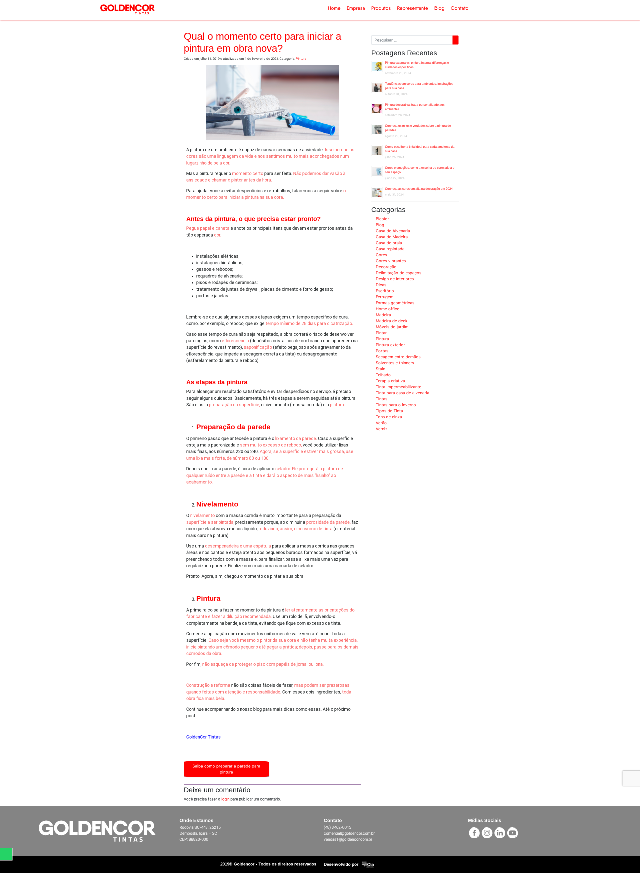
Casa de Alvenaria (393, 230)
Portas (382, 350)
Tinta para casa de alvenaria (402, 392)
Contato (459, 8)
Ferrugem (385, 296)
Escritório (385, 290)
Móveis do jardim (392, 326)
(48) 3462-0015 (337, 827)
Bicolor (382, 218)
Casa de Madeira (392, 236)
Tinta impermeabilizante (398, 386)
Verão (381, 422)
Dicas (381, 284)
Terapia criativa (390, 380)
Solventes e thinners (395, 362)
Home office (387, 308)
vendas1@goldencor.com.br (348, 839)
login (225, 799)
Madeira (383, 314)
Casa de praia (389, 242)
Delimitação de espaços (398, 272)
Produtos (381, 8)
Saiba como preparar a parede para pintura (226, 769)
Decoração (386, 266)
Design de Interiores (395, 278)
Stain (380, 368)
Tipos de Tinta (389, 410)
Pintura (301, 58)
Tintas (381, 398)
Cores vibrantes (391, 260)
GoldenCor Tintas (203, 737)
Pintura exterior (390, 344)
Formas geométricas (395, 302)
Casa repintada (390, 248)
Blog (439, 8)
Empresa (356, 8)
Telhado (383, 374)
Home (334, 8)
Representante (412, 8)
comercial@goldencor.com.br (349, 833)
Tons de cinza (389, 416)
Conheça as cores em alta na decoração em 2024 (419, 188)
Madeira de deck (392, 320)
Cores (381, 254)
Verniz (382, 428)
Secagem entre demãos (398, 356)
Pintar (381, 332)
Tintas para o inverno (396, 404)
